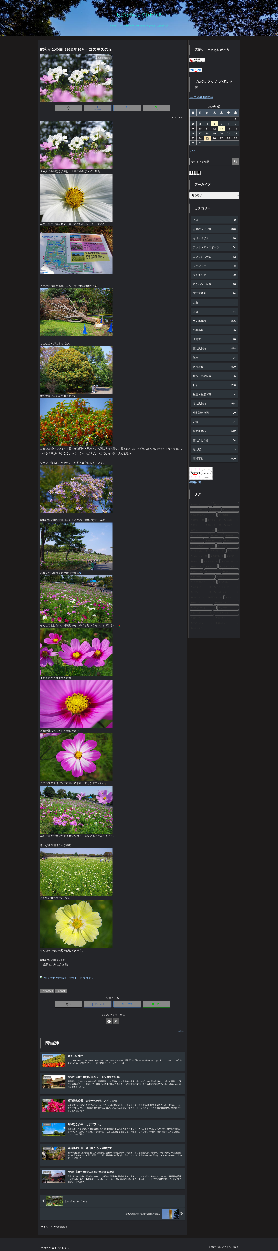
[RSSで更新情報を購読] (116, 1021)
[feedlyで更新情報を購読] (109, 1021)
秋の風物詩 (62, 991)
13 (221, 128)
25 (207, 138)
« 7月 (192, 151)
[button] (235, 161)
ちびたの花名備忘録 (201, 97)
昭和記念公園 (48, 991)
